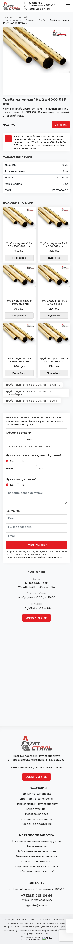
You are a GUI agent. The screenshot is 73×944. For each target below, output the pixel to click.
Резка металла (36, 846)
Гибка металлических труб (37, 871)
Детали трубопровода (36, 818)
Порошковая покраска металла (36, 866)
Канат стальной (36, 808)
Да (12, 460)
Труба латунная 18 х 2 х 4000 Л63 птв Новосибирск (28, 393)
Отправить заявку (37, 544)
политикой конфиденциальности (43, 557)
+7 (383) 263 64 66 (37, 8)
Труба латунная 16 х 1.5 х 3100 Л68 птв (19, 245)
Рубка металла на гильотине (36, 851)
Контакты (13, 511)
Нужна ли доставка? (21, 479)
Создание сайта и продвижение (30, 938)
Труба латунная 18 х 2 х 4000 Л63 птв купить (33, 384)
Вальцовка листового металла (36, 856)
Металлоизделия (36, 813)
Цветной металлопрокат (36, 798)
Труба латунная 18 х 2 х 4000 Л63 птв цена (32, 400)
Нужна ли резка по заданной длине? (33, 455)
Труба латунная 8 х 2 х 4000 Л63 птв (53, 245)
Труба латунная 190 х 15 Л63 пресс (53, 302)
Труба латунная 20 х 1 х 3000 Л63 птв (19, 302)
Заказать (61, 124)
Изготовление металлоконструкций (36, 841)
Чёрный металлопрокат (37, 793)
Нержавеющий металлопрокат (37, 803)
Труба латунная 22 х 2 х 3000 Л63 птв (19, 360)
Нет (23, 460)
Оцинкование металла (36, 861)
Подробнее (19, 257)
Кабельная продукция (36, 823)
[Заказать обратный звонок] (69, 929)
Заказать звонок (36, 617)
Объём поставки (18, 432)
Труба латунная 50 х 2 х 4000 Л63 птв (54, 360)
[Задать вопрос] (69, 922)
